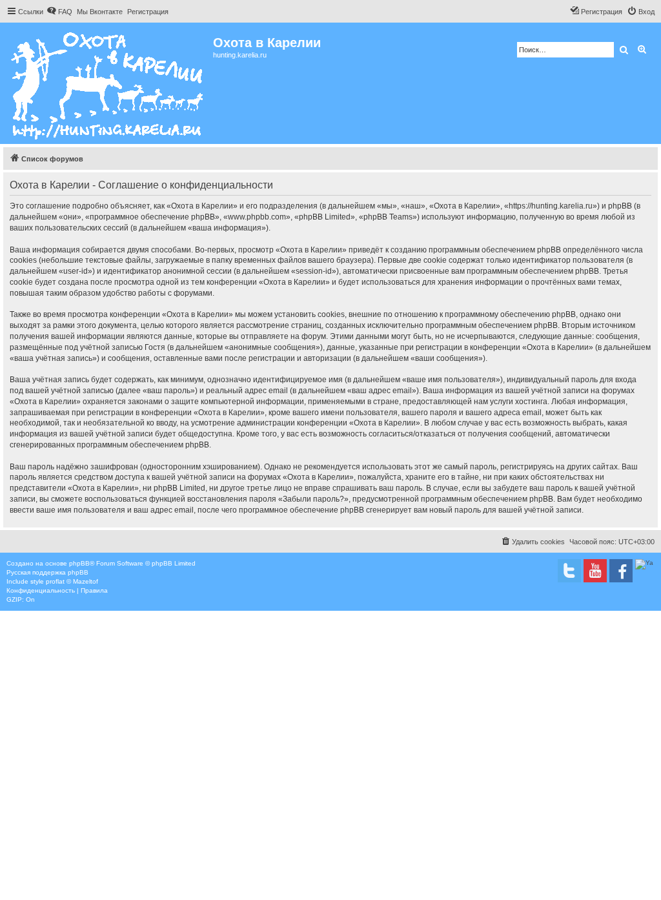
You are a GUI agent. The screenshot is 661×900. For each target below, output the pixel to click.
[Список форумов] (108, 83)
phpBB (79, 563)
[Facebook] (621, 570)
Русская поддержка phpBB (47, 572)
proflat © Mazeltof (72, 581)
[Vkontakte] (569, 570)
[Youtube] (595, 570)
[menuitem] (59, 11)
